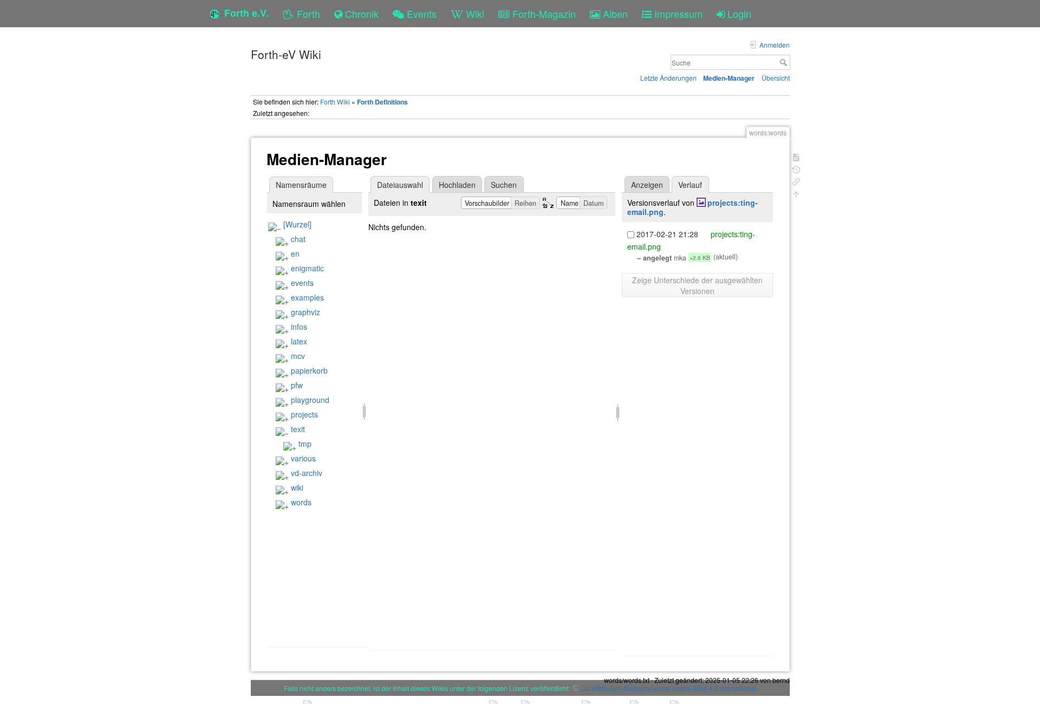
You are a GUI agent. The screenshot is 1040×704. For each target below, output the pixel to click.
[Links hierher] (796, 180)
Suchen (504, 184)
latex (299, 341)
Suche (784, 62)
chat (298, 238)
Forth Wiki (335, 101)
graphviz (305, 312)
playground (310, 399)
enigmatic (307, 268)
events (302, 282)
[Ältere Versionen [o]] (796, 168)
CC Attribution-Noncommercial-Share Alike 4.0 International (668, 688)
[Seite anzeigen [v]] (796, 156)
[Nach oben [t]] (796, 193)
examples (307, 297)
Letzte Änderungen (668, 77)
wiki (297, 487)
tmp (304, 443)
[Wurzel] (297, 224)
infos (299, 326)
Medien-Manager (729, 78)
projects (304, 414)
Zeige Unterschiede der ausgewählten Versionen (697, 285)
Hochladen (457, 184)
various (303, 458)
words (301, 502)
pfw (297, 385)
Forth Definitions (382, 102)
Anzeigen (647, 184)
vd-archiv (306, 472)
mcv (298, 355)
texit (298, 428)
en (295, 253)
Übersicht (776, 77)
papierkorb (309, 370)
